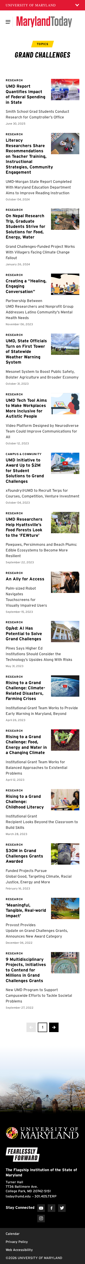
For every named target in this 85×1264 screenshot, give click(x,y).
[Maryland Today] (44, 21)
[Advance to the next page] (54, 1027)
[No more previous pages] (31, 1027)
